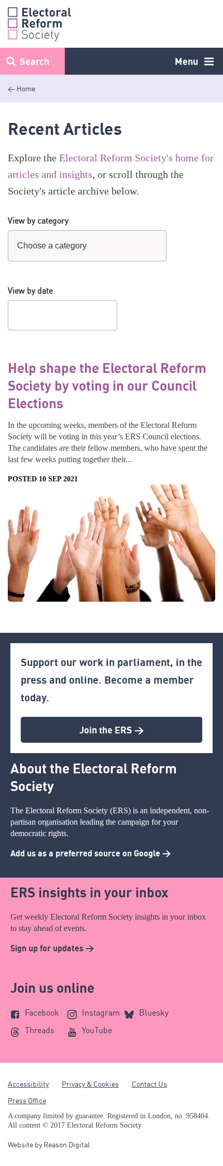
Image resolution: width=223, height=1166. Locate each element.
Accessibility (28, 1083)
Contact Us (149, 1083)
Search (34, 61)
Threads (39, 1030)
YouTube (97, 1030)
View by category (38, 220)
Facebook (42, 1012)
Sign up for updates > (52, 948)
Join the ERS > (111, 729)
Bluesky (154, 1012)
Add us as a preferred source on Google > (90, 853)
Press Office (27, 1100)
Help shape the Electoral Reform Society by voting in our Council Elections (107, 385)
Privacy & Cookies (90, 1083)
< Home (21, 88)
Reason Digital (67, 1144)
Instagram (101, 1012)
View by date (30, 290)
